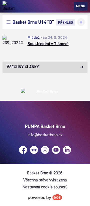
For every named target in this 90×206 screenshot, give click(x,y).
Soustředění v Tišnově (48, 43)
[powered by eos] (45, 197)
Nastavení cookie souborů (45, 186)
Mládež (34, 37)
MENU (80, 6)
